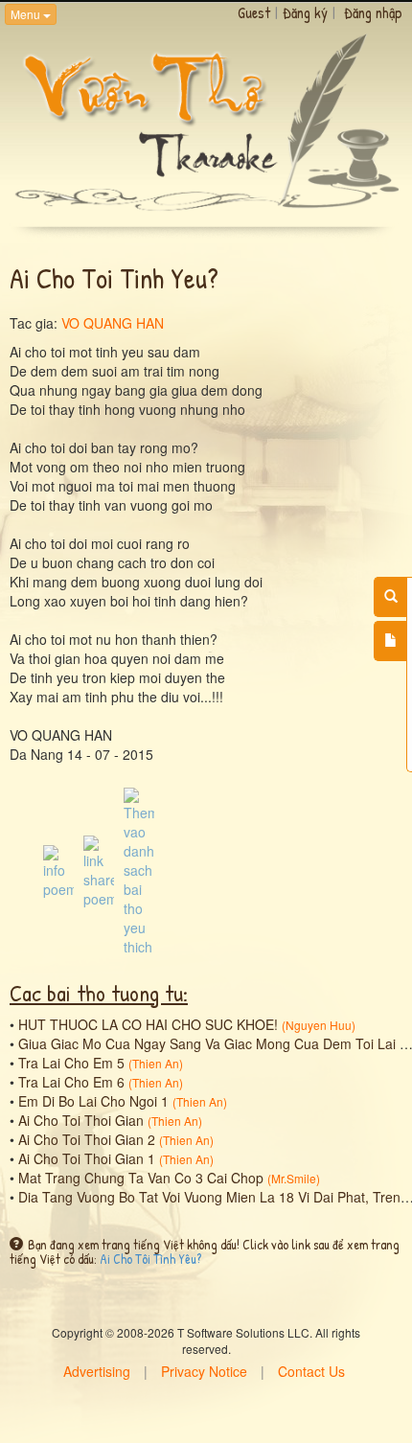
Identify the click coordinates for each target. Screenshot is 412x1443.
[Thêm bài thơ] (390, 641)
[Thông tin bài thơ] (58, 869)
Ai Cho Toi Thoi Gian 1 (86, 1158)
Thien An (155, 1063)
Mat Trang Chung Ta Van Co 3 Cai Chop (140, 1177)
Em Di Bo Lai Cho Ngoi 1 (93, 1101)
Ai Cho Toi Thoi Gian (81, 1120)
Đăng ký (305, 12)
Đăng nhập (373, 12)
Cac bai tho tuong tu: (99, 992)
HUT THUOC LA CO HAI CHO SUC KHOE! (148, 1024)
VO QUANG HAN (112, 322)
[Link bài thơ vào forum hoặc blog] (98, 869)
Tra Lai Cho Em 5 (71, 1062)
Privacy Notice (204, 1371)
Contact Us (311, 1371)
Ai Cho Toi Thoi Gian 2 (86, 1139)
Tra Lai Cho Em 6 (71, 1081)
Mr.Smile (293, 1178)
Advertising (96, 1371)
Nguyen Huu (319, 1025)
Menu (27, 14)
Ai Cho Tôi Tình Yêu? (150, 1258)
